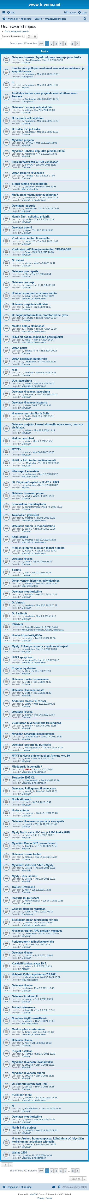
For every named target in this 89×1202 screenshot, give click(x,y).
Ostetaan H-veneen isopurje (29, 402)
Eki (26, 944)
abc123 (28, 1086)
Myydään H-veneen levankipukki (32, 1062)
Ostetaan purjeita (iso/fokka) (30, 304)
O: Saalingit (19, 613)
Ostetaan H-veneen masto (28, 690)
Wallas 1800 (19, 1152)
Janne (28, 911)
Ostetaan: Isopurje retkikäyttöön (32, 107)
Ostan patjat (19, 347)
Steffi (27, 416)
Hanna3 (29, 1054)
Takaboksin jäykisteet (25, 515)
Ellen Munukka (32, 60)
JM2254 (29, 1065)
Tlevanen (29, 394)
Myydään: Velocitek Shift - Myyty (32, 865)
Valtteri (28, 110)
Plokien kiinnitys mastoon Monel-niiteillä (38, 547)
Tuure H (29, 725)
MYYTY (16, 449)
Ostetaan (26, 62)
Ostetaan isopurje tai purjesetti (31, 744)
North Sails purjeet (24, 1127)
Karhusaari (30, 474)
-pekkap (29, 1144)
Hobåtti (28, 219)
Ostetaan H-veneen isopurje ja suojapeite (38, 821)
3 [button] (56, 43)
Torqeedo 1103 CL (23, 777)
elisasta (28, 857)
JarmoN (29, 627)
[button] (41, 43)
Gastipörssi (27, 76)
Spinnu (16, 569)
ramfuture (30, 74)
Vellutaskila (30, 208)
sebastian (30, 132)
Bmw (27, 252)
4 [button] (60, 43)
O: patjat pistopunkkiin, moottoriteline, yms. (40, 315)
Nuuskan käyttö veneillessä (29, 1018)
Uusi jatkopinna (22, 380)
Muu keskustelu (30, 189)
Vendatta (29, 605)
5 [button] (65, 43)
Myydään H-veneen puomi (28, 1072)
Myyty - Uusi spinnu (24, 876)
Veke (27, 1155)
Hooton (28, 955)
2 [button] (51, 43)
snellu (28, 922)
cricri (27, 802)
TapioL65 (29, 846)
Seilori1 (28, 868)
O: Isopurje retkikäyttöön (27, 118)
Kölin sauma (20, 536)
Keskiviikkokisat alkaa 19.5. (29, 963)
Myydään (26, 145)
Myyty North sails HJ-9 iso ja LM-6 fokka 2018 (41, 832)
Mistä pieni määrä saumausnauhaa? (35, 194)
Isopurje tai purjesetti (25, 897)
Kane (27, 758)
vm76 (27, 496)
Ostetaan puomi (22, 227)
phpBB (33, 1194)
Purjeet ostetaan (22, 1051)
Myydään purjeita (23, 140)
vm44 (27, 441)
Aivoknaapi (30, 99)
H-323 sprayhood (22, 657)
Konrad (28, 999)
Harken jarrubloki (23, 438)
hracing (28, 638)
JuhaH (28, 296)
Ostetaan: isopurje (23, 205)
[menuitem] (11, 12)
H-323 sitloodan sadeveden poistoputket (37, 336)
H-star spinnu (20, 810)
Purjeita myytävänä (24, 668)
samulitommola (32, 507)
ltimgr (27, 1032)
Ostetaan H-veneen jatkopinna (31, 391)
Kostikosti (30, 121)
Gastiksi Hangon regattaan (29, 908)
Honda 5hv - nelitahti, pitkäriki (31, 216)
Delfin (27, 682)
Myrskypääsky (32, 747)
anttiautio (29, 186)
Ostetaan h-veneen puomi (28, 493)
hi (13, 82)
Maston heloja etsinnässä (28, 326)
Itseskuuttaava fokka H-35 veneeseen (35, 161)
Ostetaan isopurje (23, 282)
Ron (27, 572)
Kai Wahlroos (31, 1108)
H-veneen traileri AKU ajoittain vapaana (37, 930)
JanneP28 (30, 197)
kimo (27, 405)
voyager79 (30, 660)
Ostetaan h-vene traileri (26, 854)
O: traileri (18, 260)
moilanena (30, 154)
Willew (28, 704)
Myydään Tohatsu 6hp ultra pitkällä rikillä (38, 151)
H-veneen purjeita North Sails (30, 413)
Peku (27, 835)
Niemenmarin (31, 780)
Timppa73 (30, 350)
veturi (27, 452)
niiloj (27, 889)
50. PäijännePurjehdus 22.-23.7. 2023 (35, 482)
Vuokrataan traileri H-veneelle (30, 238)
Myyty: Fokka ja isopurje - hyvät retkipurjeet (40, 646)
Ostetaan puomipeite (25, 271)
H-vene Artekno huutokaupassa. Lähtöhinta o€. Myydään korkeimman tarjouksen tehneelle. (48, 1140)
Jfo (26, 671)
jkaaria (28, 714)
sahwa (28, 430)
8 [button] (72, 43)
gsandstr (29, 813)
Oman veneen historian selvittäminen (36, 580)
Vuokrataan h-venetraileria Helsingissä (36, 722)
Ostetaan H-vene (22, 558)
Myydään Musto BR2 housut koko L (34, 843)
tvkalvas (29, 518)
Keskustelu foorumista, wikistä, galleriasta (43, 629)
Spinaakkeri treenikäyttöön (29, 504)
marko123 (30, 241)
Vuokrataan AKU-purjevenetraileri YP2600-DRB (41, 249)
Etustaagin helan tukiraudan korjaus (35, 919)
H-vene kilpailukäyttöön (27, 635)
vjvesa (28, 263)
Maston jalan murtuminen (28, 1029)
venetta (28, 1021)
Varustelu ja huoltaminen (34, 200)
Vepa (27, 230)
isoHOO (29, 164)
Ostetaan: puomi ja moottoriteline (33, 526)
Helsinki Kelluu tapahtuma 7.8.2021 (34, 974)
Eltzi (27, 274)
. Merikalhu (30, 361)
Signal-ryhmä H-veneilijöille (29, 183)
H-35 (14, 369)
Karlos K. (29, 550)
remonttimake (31, 736)
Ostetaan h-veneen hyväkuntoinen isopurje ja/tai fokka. (47, 57)
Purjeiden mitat (21, 1094)
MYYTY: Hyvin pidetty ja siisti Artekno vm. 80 (41, 755)
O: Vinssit (18, 602)
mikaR (28, 339)
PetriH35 (29, 372)
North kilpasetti (21, 799)
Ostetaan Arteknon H (25, 996)
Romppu (29, 175)
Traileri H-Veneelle (23, 886)
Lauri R (28, 824)
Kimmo (28, 988)
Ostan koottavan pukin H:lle (29, 358)
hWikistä (17, 624)
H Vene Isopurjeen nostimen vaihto (34, 293)
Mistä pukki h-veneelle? (27, 766)
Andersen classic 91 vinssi (29, 701)
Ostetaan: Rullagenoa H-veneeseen (34, 788)
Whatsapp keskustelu (25, 471)
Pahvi (27, 307)
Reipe (28, 285)
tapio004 (29, 1130)
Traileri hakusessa (23, 1007)
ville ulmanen (31, 977)
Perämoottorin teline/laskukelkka (33, 941)
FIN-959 (29, 143)
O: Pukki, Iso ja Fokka (26, 129)
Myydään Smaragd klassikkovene (33, 733)
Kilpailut (25, 87)
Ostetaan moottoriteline (27, 591)
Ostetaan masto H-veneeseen (30, 679)
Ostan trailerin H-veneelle (28, 172)
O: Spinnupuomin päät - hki (29, 1083)
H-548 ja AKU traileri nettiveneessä (34, 460)
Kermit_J (29, 791)
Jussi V (28, 529)
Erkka (28, 769)
